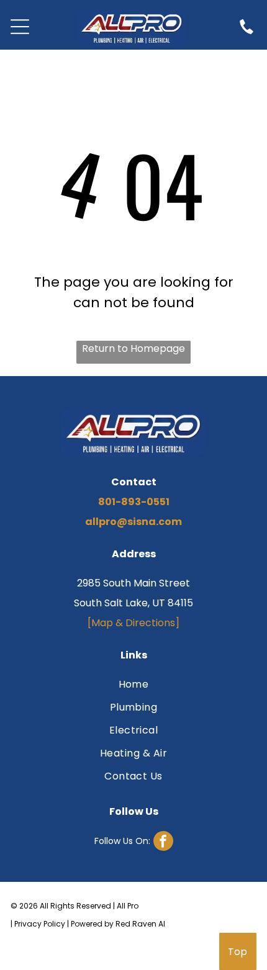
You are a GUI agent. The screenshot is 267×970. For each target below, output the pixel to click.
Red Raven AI (140, 923)
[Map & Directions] (133, 623)
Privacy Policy (39, 923)
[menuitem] (133, 686)
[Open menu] (20, 26)
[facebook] (133, 842)
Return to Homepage (133, 348)
